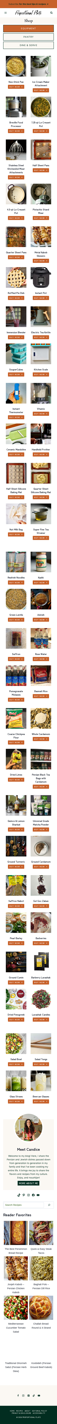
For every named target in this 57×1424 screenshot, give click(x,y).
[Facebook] (18, 1395)
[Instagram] (23, 1395)
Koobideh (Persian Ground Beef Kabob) (41, 1365)
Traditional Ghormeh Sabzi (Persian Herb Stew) (16, 1367)
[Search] (49, 1205)
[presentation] (16, 1233)
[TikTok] (33, 1395)
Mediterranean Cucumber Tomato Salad (16, 1327)
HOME (12, 1411)
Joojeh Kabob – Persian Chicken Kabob (16, 1288)
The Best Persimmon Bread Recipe (16, 1251)
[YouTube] (39, 1395)
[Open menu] (5, 13)
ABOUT (27, 1411)
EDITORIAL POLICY (39, 1411)
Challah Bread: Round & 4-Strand (41, 1325)
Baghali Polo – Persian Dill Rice (41, 1286)
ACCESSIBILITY (39, 1413)
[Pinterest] (28, 1395)
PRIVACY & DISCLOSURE (21, 1413)
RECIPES (19, 1411)
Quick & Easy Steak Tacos (41, 1251)
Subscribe (28, 4)
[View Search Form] (51, 12)
